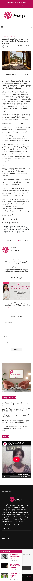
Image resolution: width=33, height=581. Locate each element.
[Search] (31, 27)
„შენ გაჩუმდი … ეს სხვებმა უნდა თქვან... (15, 575)
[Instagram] (15, 5)
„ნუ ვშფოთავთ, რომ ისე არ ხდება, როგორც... (15, 556)
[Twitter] (12, 5)
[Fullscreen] (29, 474)
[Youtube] (20, 5)
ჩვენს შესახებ (10, 2)
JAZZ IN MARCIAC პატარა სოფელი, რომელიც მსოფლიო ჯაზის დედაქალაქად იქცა (16, 419)
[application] (16, 457)
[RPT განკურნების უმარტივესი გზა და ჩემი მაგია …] (4, 565)
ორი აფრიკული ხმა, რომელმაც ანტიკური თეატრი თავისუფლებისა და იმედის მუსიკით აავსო (15, 426)
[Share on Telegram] (25, 74)
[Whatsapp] (22, 5)
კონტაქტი (17, 2)
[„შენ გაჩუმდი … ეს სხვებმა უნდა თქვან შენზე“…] (4, 575)
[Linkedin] (17, 5)
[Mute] (26, 474)
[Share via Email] (27, 74)
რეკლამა (23, 2)
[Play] (4, 474)
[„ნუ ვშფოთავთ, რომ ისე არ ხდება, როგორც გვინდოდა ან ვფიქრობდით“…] (4, 556)
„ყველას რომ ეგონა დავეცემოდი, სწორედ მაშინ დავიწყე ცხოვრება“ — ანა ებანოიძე (16, 407)
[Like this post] (20, 74)
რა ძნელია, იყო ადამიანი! (16, 303)
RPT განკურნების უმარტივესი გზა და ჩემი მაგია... (15, 565)
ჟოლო (9, 46)
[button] (4, 293)
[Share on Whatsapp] (23, 74)
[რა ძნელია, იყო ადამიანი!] (16, 291)
